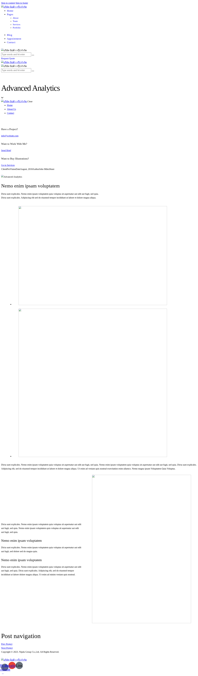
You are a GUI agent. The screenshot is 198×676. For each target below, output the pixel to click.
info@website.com (9, 136)
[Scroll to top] (2, 673)
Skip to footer (22, 3)
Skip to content (8, 3)
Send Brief (6, 150)
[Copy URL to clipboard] (12, 173)
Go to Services (8, 165)
